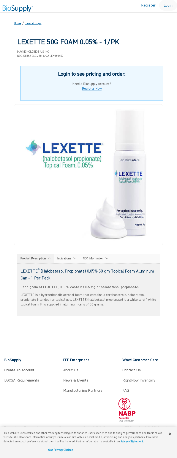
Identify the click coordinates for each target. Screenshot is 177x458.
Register (148, 5)
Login (168, 5)
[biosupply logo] (18, 9)
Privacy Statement (132, 441)
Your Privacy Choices (60, 450)
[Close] (170, 434)
